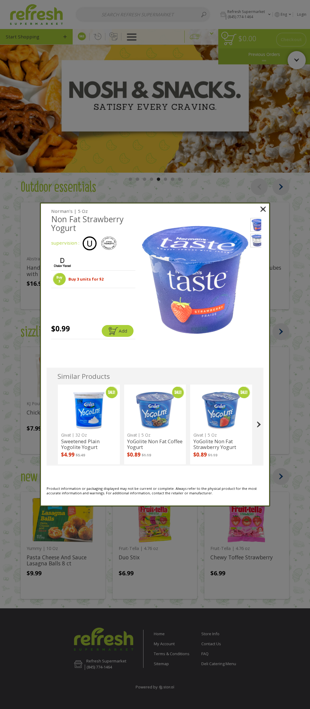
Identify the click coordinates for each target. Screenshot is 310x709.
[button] (59, 279)
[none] (89, 424)
